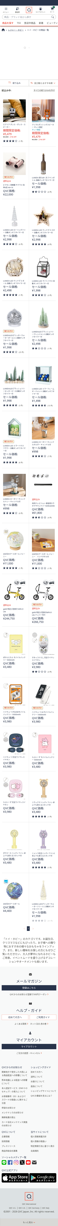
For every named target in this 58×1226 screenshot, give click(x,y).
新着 (41, 23)
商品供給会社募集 (9, 1150)
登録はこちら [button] (29, 987)
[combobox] (26, 17)
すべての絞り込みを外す (44, 90)
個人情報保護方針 (38, 1136)
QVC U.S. (12, 1208)
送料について (37, 1076)
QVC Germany (33, 1208)
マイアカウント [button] (29, 1046)
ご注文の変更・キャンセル (28, 1053)
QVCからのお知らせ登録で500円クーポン (28, 994)
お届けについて (37, 1081)
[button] (6, 10)
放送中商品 (29, 23)
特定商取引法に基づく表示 (42, 1146)
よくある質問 (20, 1024)
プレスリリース (8, 1146)
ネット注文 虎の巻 (38, 1024)
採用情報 (6, 1141)
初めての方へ (37, 1072)
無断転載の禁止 (8, 1117)
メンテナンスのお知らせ (12, 1112)
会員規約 (35, 1150)
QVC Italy (45, 1208)
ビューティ (52, 23)
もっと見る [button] (28, 1222)
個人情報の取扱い (38, 1141)
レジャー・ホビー (16, 30)
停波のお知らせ (8, 1107)
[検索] (53, 16)
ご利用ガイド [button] (43, 1017)
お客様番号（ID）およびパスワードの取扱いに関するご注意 (14, 1099)
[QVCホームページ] (3, 30)
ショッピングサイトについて (43, 1091)
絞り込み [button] (16, 83)
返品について (37, 1086)
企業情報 (6, 1136)
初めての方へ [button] (15, 1017)
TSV (19, 23)
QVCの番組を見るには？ (41, 1095)
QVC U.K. (22, 1208)
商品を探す (8, 23)
